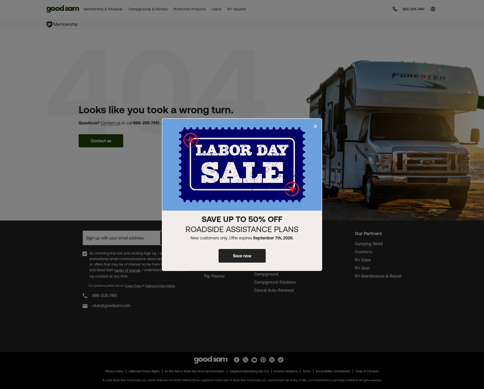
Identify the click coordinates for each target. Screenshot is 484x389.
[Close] (315, 126)
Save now (242, 256)
